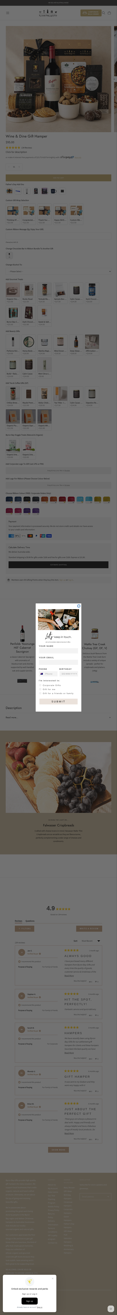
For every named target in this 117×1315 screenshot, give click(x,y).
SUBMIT (58, 701)
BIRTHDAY (65, 669)
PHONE (43, 669)
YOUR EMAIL (46, 657)
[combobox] (41, 673)
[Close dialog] (78, 606)
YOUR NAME (46, 646)
